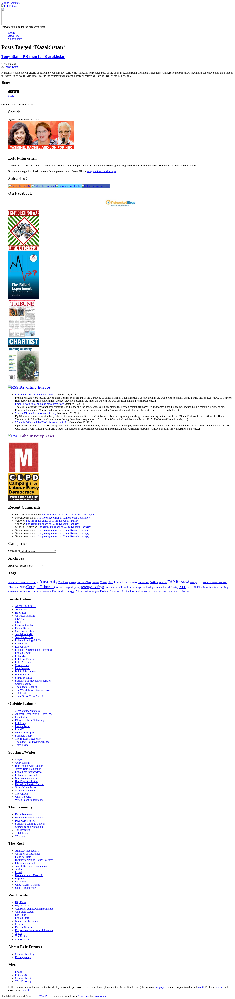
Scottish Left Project (26, 787)
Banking (72, 583)
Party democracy (30, 591)
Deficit (154, 582)
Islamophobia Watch (26, 862)
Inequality (69, 587)
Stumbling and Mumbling (29, 826)
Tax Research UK (25, 829)
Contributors (15, 38)
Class (88, 582)
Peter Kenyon (22, 668)
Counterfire (21, 717)
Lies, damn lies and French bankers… (35, 394)
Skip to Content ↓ (10, 2)
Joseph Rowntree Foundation (31, 866)
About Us (13, 35)
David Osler (11, 66)
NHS (190, 587)
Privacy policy (23, 957)
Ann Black (21, 609)
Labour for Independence (29, 771)
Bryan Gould (22, 905)
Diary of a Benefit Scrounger (31, 720)
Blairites (81, 582)
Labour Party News (36, 436)
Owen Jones (22, 665)
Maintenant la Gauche (27, 920)
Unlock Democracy (25, 887)
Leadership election (152, 587)
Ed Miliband (178, 581)
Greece (58, 587)
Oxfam (19, 924)
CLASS (19, 618)
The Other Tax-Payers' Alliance (32, 741)
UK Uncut (21, 881)
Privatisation (83, 591)
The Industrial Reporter (27, 738)
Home (11, 32)
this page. (160, 987)
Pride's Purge (22, 674)
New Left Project (24, 732)
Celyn (18, 759)
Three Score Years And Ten (30, 696)
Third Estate (21, 744)
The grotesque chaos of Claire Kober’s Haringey (68, 514)
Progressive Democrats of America (34, 930)
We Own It (21, 836)
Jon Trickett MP (24, 634)
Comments (24, 978)
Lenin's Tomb (22, 726)
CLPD (18, 621)
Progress (95, 591)
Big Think (20, 902)
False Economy (23, 814)
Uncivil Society (23, 796)
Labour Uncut (22, 652)
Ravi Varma (100, 996)
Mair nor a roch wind (26, 778)
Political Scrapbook (25, 671)
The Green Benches (26, 686)
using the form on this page (101, 171)
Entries (21, 975)
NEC (182, 587)
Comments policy (24, 954)
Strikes (157, 591)
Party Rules (46, 592)
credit (200, 987)
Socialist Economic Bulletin (30, 823)
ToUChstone (22, 833)
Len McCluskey (171, 587)
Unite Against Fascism (27, 884)
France (214, 583)
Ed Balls (163, 582)
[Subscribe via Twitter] (69, 185)
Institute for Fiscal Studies (29, 817)
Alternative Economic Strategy (23, 582)
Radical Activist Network (29, 875)
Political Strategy (63, 591)
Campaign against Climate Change (34, 908)
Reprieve (20, 878)
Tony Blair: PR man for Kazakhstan (33, 56)
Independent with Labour (29, 765)
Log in (18, 971)
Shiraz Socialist (23, 677)
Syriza (18, 933)
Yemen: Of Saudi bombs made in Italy (36, 413)
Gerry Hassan (22, 762)
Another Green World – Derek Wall (34, 713)
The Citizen (21, 793)
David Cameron (125, 582)
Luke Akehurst (23, 662)
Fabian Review (23, 628)
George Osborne (40, 586)
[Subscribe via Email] (43, 185)
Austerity (48, 581)
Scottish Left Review (26, 790)
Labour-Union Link (115, 587)
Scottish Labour (147, 592)
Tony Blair (172, 591)
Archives (13, 565)
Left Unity (20, 723)
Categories (14, 550)
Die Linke (20, 914)
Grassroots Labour (25, 631)
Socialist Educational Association (33, 680)
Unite (181, 591)
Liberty (19, 872)
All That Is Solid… (25, 606)
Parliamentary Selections (211, 587)
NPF (196, 587)
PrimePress (83, 996)
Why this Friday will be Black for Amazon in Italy (42, 422)
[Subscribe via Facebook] (96, 185)
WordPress (45, 996)
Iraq (78, 587)
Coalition (95, 583)
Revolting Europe (35, 387)
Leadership (134, 587)
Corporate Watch (24, 911)
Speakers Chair (23, 735)
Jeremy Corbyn (92, 587)
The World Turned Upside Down (33, 690)
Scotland (134, 591)
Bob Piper (20, 612)
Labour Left (21, 643)
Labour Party (22, 646)
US (187, 591)
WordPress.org (23, 981)
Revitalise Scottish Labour (29, 784)
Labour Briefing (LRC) (28, 640)
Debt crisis (143, 582)
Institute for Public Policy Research (34, 859)
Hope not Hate (23, 856)
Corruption (106, 582)
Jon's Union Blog (24, 637)
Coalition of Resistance (27, 853)
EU (199, 582)
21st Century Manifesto (28, 710)
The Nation (21, 936)
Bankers (63, 582)
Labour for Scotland (26, 775)
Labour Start (22, 917)
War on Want (22, 939)
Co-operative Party (25, 624)
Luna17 (19, 729)
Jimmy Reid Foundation (28, 768)
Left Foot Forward (25, 659)
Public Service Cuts (114, 591)
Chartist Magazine (25, 615)
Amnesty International (27, 850)
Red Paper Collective (26, 781)
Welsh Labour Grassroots (29, 799)
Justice (18, 869)
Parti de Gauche (24, 927)
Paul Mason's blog (25, 820)
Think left (20, 693)
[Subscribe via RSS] (19, 185)
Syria (163, 591)
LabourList (21, 655)
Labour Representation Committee (33, 649)
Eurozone (207, 582)
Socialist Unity (23, 683)
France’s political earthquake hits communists (39, 403)
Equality (193, 583)
